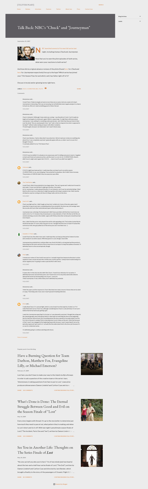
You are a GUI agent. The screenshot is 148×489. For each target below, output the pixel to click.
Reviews (28, 9)
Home (19, 9)
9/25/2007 (26, 109)
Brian (24, 304)
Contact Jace (89, 9)
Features (48, 9)
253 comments (28, 390)
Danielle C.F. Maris (28, 234)
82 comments (27, 477)
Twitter (58, 9)
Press (78, 9)
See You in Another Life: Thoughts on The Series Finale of (45, 450)
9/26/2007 (26, 281)
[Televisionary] (25, 4)
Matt (24, 254)
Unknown (25, 167)
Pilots (41, 88)
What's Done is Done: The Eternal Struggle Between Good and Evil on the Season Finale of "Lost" (43, 406)
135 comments (28, 436)
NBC (37, 88)
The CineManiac (27, 182)
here (66, 69)
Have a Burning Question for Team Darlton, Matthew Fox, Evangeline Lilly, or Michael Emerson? (43, 360)
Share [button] (79, 88)
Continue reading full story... (64, 390)
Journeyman (31, 88)
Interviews (38, 9)
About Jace (69, 9)
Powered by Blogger (61, 484)
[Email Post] (46, 88)
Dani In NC (26, 201)
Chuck (24, 88)
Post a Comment (22, 337)
